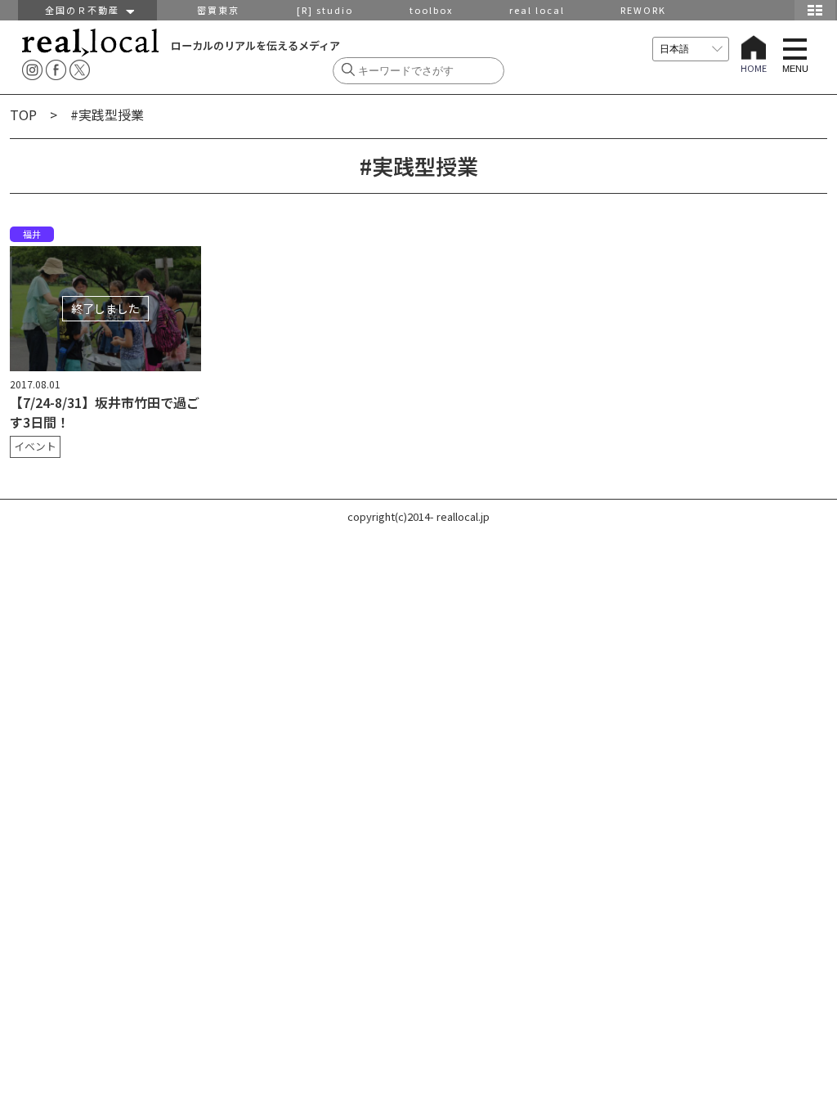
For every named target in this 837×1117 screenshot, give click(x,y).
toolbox (431, 9)
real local (537, 9)
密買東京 (218, 9)
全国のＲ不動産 (86, 9)
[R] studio (325, 9)
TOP (23, 114)
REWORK (643, 9)
